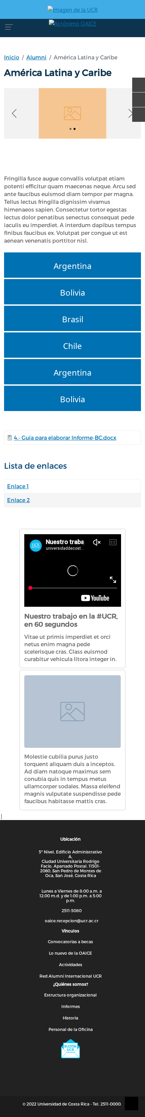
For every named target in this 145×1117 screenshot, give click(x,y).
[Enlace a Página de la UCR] (73, 9)
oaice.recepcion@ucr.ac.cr (71, 920)
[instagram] (136, 111)
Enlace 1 (18, 486)
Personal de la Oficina (71, 1029)
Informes (70, 1006)
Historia (70, 1017)
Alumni (36, 57)
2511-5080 (72, 910)
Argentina (72, 265)
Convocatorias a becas (70, 941)
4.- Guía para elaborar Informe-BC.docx (65, 437)
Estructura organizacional (70, 994)
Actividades (70, 964)
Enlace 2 (18, 500)
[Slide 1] (75, 129)
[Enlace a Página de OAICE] (72, 23)
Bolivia (72, 292)
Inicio (11, 57)
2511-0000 (110, 1103)
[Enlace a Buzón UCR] (70, 1048)
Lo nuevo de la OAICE (70, 953)
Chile (72, 345)
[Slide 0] (70, 129)
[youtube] (136, 96)
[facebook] (136, 81)
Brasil (72, 319)
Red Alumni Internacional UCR (70, 976)
